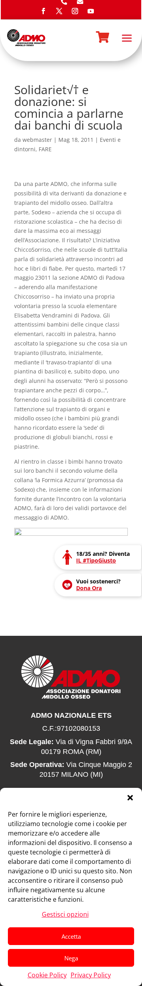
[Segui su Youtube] (90, 11)
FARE (45, 149)
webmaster (37, 139)
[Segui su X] (59, 11)
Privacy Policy (91, 975)
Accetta (71, 936)
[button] (130, 798)
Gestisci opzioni (65, 914)
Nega (71, 958)
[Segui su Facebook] (43, 11)
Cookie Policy (47, 975)
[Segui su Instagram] (75, 11)
